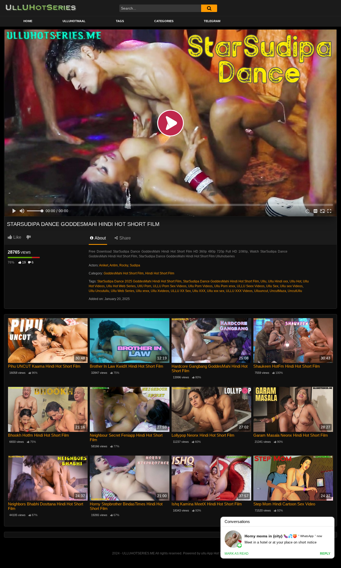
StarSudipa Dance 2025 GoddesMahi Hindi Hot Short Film (139, 281)
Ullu (263, 281)
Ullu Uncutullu (99, 291)
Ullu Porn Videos (200, 286)
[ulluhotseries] (41, 8)
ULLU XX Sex (181, 291)
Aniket (103, 265)
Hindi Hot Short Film (159, 273)
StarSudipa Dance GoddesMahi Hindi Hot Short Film (221, 281)
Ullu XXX (198, 291)
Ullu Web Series (122, 291)
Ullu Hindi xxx (278, 281)
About (100, 238)
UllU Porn (144, 286)
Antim (113, 265)
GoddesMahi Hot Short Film (124, 273)
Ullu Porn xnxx (224, 286)
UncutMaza (278, 291)
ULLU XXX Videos (239, 291)
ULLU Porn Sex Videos (169, 286)
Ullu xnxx (142, 291)
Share (124, 238)
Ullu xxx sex (215, 291)
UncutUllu (295, 291)
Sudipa (135, 265)
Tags (120, 21)
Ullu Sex (272, 286)
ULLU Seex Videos (251, 286)
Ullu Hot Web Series (121, 286)
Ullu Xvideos (160, 291)
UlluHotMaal (74, 21)
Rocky (123, 265)
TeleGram (212, 21)
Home (27, 21)
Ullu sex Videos (291, 286)
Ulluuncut (261, 291)
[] (209, 8)
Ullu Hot (295, 281)
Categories (163, 21)
